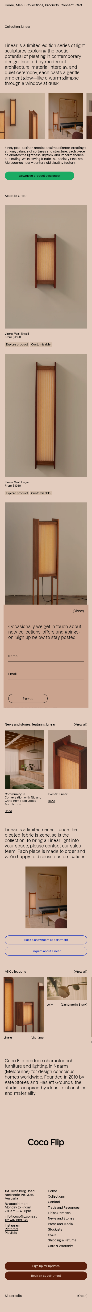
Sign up (28, 698)
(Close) (78, 611)
